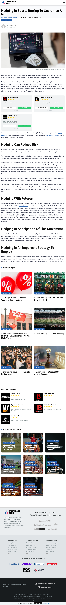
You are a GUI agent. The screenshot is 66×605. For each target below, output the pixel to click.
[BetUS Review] (5, 119)
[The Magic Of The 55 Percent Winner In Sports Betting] (16, 283)
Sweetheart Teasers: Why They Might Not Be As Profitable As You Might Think (15, 336)
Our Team (52, 512)
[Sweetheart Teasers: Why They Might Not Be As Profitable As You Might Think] (16, 319)
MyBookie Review (46, 97)
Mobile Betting (12, 551)
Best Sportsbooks (13, 547)
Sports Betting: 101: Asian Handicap (49, 334)
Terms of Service (35, 515)
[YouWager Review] (5, 423)
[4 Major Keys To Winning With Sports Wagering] (49, 357)
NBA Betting (49, 549)
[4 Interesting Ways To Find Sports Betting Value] (16, 357)
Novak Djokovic (23, 206)
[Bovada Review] (5, 100)
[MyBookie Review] (37, 100)
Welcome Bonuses (51, 547)
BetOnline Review (50, 405)
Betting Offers (12, 545)
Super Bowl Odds (51, 545)
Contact (44, 512)
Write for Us (57, 515)
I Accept (38, 603)
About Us (38, 512)
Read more (46, 603)
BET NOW (24, 107)
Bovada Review (13, 97)
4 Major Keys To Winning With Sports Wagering (46, 373)
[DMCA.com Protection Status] (40, 529)
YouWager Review (17, 416)
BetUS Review (12, 116)
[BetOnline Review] (38, 412)
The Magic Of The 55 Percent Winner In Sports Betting (13, 299)
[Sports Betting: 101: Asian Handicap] (49, 319)
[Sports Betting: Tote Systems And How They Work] (49, 283)
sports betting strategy (53, 135)
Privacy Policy (46, 515)
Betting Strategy (13, 17)
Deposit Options (12, 549)
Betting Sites (4, 17)
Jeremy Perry (13, 25)
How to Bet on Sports (52, 543)
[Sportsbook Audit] (8, 2)
